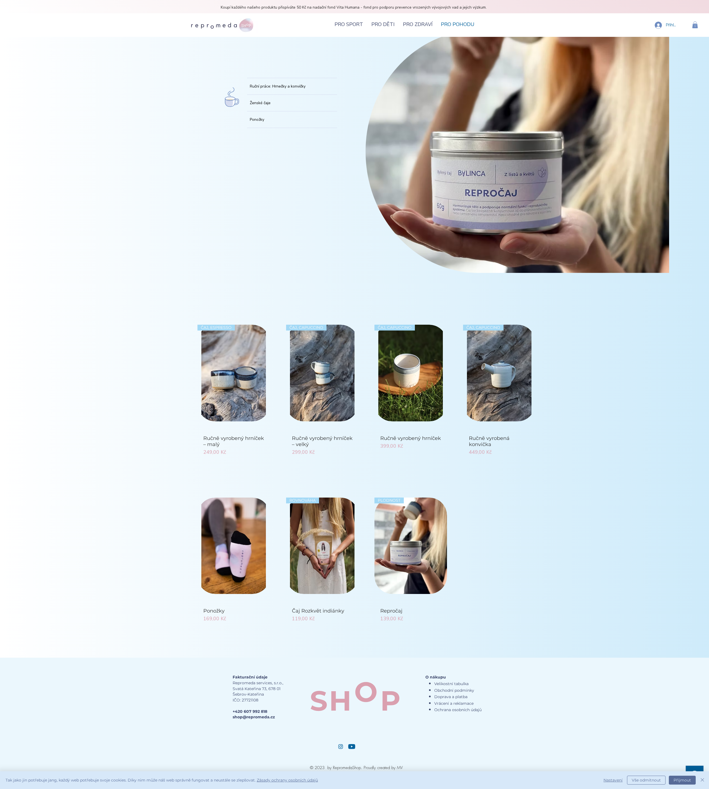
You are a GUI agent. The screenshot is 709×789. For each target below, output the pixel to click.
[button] (695, 24)
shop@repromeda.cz (254, 716)
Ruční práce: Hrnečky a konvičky (277, 86)
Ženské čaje (260, 103)
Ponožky (257, 119)
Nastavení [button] (613, 780)
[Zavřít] (702, 780)
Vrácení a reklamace (454, 703)
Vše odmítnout (646, 780)
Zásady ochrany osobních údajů (287, 780)
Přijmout (682, 780)
